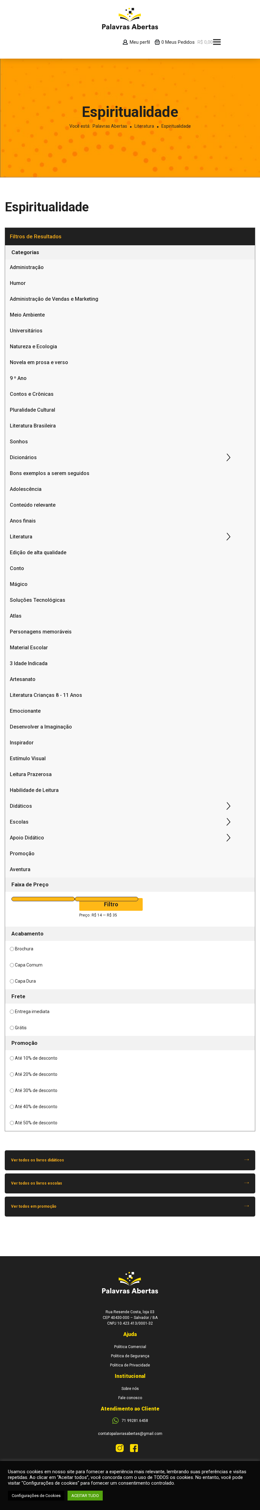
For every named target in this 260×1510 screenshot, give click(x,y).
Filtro (111, 904)
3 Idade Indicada (29, 663)
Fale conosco (130, 1398)
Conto (17, 568)
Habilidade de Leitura (34, 790)
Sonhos (19, 442)
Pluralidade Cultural (32, 410)
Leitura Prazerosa (31, 774)
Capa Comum (28, 964)
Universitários (26, 331)
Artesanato (23, 679)
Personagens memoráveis (41, 632)
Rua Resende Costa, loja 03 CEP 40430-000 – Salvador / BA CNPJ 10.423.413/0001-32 (130, 1318)
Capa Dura (25, 981)
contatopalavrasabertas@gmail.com (130, 1433)
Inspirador (22, 743)
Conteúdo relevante (32, 505)
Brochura (24, 948)
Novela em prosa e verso (39, 362)
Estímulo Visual (28, 758)
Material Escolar (29, 648)
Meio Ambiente (27, 315)
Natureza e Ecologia (33, 347)
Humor (18, 283)
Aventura (20, 869)
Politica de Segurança (130, 1356)
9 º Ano (18, 378)
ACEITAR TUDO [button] (85, 1495)
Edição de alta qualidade (38, 552)
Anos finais (23, 521)
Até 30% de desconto (36, 1090)
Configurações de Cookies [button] (36, 1495)
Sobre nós (130, 1388)
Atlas (16, 616)
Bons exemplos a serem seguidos (49, 473)
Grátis (21, 1027)
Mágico (19, 584)
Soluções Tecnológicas (37, 600)
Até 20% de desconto (36, 1074)
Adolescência (26, 489)
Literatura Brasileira (33, 426)
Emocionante (25, 711)
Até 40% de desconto (36, 1106)
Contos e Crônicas (32, 394)
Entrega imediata (32, 1011)
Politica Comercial (130, 1347)
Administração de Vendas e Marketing (54, 299)
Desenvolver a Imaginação (41, 727)
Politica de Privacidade (130, 1365)
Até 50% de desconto (36, 1122)
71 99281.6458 (135, 1420)
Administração (27, 267)
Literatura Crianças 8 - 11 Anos (46, 695)
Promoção (22, 854)
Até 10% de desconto (36, 1058)
